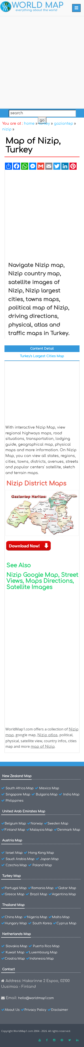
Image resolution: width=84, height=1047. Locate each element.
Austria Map (12, 840)
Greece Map (14, 894)
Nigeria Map (37, 917)
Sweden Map (57, 823)
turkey (44, 124)
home (29, 124)
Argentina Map (64, 894)
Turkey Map (11, 876)
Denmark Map (68, 829)
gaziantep (63, 124)
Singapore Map (18, 794)
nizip (6, 129)
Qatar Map (67, 888)
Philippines (15, 800)
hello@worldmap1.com (36, 998)
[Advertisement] (42, 61)
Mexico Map (49, 788)
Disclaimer (59, 1010)
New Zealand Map (17, 776)
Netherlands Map (16, 934)
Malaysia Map (41, 829)
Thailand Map (13, 905)
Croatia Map (15, 958)
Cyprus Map (66, 923)
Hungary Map (16, 923)
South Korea (42, 923)
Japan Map (49, 859)
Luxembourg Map (43, 952)
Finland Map (15, 829)
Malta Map (61, 917)
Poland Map (42, 865)
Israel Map (14, 852)
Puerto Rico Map (46, 946)
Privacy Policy (35, 1010)
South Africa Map (20, 788)
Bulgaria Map (47, 794)
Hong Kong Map (41, 852)
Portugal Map (16, 888)
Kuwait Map (15, 952)
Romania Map (42, 888)
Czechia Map (16, 865)
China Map (13, 917)
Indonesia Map (42, 958)
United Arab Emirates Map (23, 811)
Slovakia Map (16, 946)
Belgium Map (15, 823)
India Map (71, 794)
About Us (12, 1010)
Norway (37, 823)
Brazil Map (38, 894)
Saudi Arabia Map (20, 859)
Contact (8, 969)
